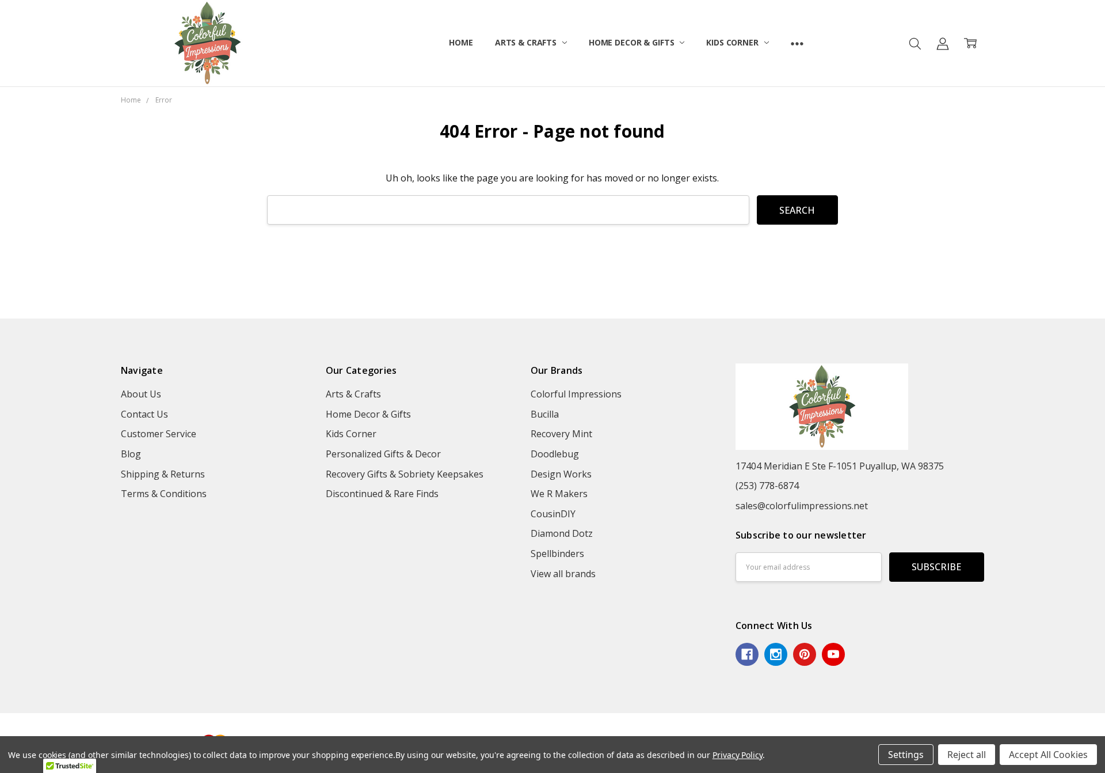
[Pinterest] (804, 654)
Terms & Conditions (164, 493)
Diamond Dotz (562, 533)
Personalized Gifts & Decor (383, 454)
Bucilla (545, 414)
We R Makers (559, 493)
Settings (906, 754)
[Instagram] (775, 654)
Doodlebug (555, 454)
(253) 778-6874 (767, 485)
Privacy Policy (737, 754)
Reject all (966, 754)
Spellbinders (557, 553)
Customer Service (158, 433)
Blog (131, 454)
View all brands (563, 573)
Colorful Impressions (576, 394)
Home (461, 42)
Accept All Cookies (1048, 754)
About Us (141, 394)
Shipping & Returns (163, 474)
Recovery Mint (561, 433)
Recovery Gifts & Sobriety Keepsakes (404, 474)
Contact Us (144, 414)
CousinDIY (553, 513)
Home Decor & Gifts (632, 42)
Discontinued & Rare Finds (382, 493)
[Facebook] (747, 654)
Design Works (561, 474)
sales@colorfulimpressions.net (802, 505)
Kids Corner (733, 42)
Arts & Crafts (527, 42)
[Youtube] (833, 654)
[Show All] (797, 43)
